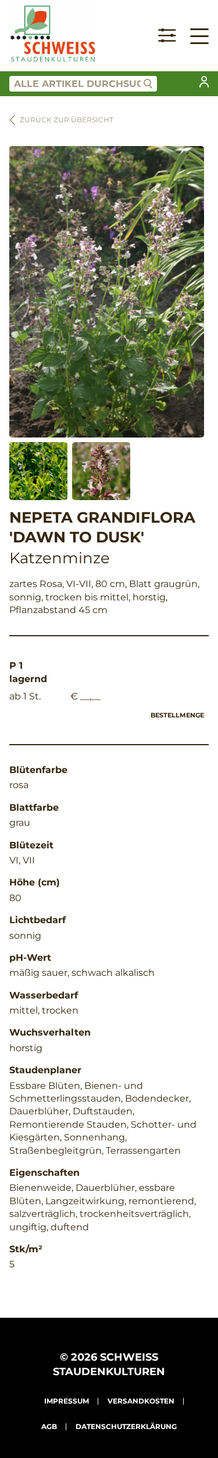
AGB (49, 1426)
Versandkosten (141, 1401)
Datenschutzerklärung (126, 1426)
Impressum (66, 1401)
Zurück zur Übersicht (66, 119)
